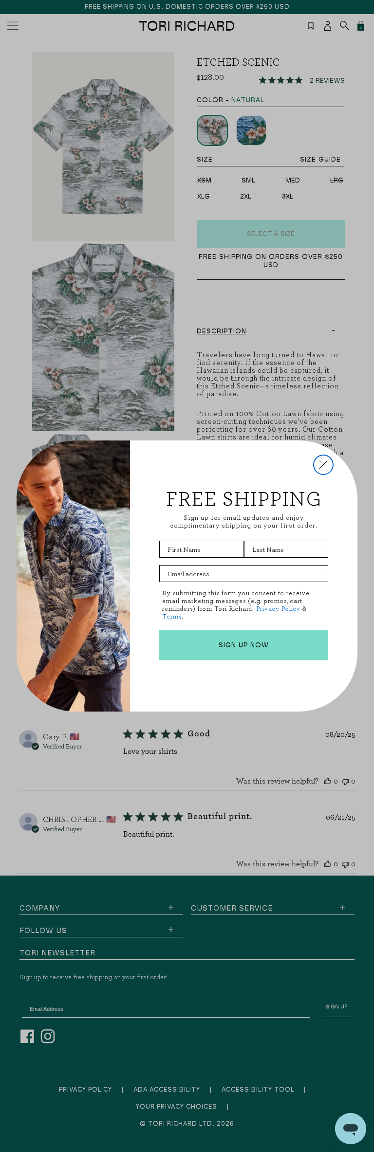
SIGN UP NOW (244, 645)
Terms (172, 616)
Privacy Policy (278, 608)
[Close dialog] (323, 465)
